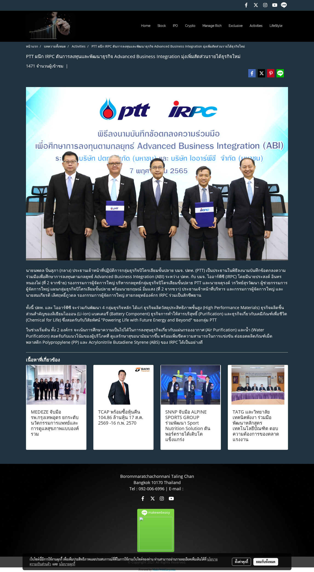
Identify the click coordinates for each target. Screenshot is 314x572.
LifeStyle (276, 26)
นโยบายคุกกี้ (67, 564)
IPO (175, 26)
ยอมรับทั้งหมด (265, 562)
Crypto (190, 26)
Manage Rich (212, 26)
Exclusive (236, 26)
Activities (256, 26)
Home (145, 26)
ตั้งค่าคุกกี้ (241, 562)
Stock (161, 26)
